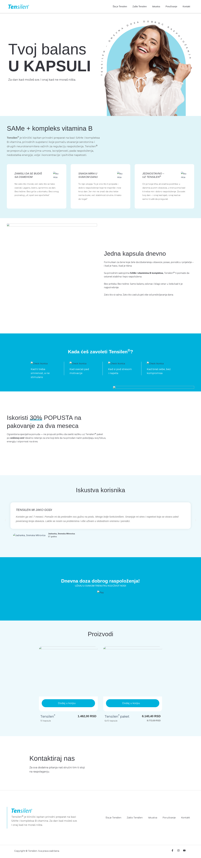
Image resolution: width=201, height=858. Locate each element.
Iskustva (156, 6)
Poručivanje (171, 6)
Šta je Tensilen (120, 6)
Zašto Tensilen (139, 6)
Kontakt (186, 6)
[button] (5, 520)
